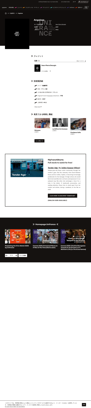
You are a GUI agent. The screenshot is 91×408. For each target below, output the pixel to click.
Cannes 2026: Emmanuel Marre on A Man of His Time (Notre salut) (17, 246)
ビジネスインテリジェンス (59, 7)
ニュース (19, 7)
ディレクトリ (46, 7)
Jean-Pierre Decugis (61, 24)
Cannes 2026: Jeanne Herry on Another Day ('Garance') (72, 246)
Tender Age (53, 167)
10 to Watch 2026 (65, 1)
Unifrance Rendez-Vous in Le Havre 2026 (48, 1)
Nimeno (37, 130)
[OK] (84, 404)
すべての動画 (23, 255)
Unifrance (72, 7)
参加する (80, 7)
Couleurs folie (75, 132)
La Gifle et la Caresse (59, 129)
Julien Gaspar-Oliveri (70, 167)
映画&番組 (11, 7)
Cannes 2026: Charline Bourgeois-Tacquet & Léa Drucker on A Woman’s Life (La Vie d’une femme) (45, 247)
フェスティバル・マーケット (32, 7)
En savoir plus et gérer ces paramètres (15, 406)
